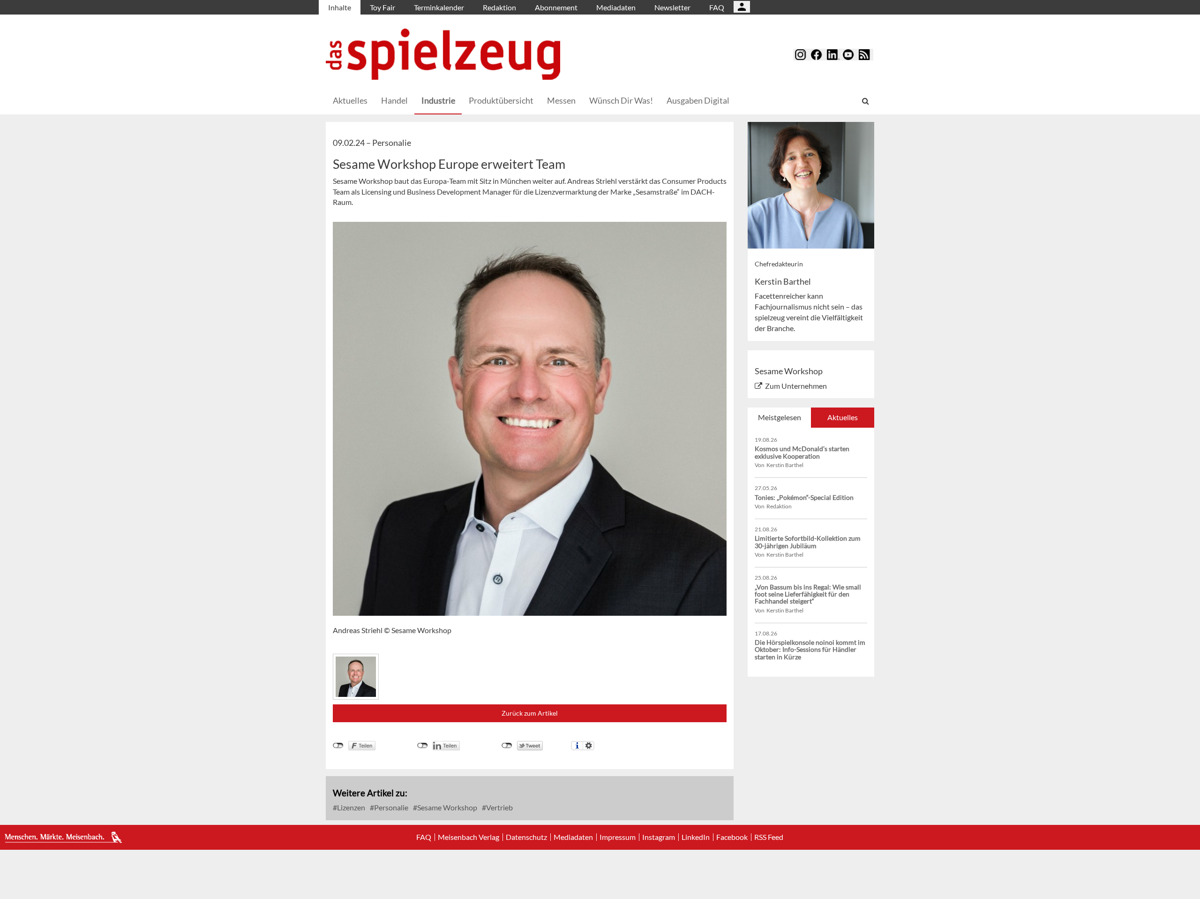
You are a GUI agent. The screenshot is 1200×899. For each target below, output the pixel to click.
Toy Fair (382, 7)
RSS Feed (768, 837)
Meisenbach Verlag (468, 837)
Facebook (732, 837)
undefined (422, 745)
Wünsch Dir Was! (621, 100)
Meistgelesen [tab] (779, 417)
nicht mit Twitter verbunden (507, 745)
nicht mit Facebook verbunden (338, 745)
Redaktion (499, 7)
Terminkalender (439, 7)
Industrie (438, 100)
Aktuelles (350, 100)
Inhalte (339, 7)
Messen (561, 100)
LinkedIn (696, 837)
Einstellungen (588, 745)
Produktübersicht (501, 100)
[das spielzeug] (443, 54)
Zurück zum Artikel (530, 713)
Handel (394, 100)
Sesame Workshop (446, 807)
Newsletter (672, 7)
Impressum (618, 837)
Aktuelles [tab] (842, 417)
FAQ (716, 7)
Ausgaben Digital (698, 100)
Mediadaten (616, 7)
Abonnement (556, 7)
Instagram (658, 837)
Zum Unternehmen (796, 385)
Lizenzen (350, 807)
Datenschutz (526, 837)
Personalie (390, 807)
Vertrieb (499, 807)
